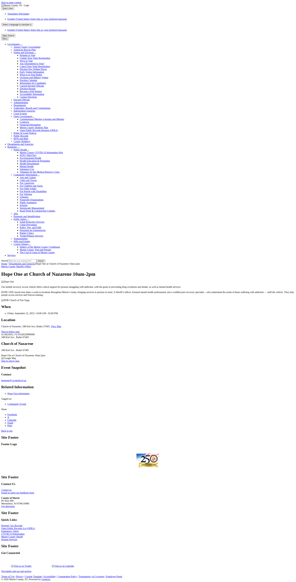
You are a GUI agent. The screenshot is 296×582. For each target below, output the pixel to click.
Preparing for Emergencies (33, 230)
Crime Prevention (28, 224)
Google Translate (33, 576)
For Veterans (26, 194)
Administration (21, 102)
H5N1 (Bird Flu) (28, 155)
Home (4, 263)
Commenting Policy (67, 576)
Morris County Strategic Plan (34, 127)
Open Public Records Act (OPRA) (18, 528)
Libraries (24, 197)
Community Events (16, 404)
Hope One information (18, 393)
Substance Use (27, 169)
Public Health (20, 149)
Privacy (19, 576)
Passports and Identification (27, 216)
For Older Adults (28, 188)
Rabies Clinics (27, 233)
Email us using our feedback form (17, 492)
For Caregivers (27, 183)
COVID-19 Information (13, 534)
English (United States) (37, 19)
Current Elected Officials (32, 86)
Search (4, 260)
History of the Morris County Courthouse (40, 247)
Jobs (16, 213)
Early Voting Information (32, 72)
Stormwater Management (32, 208)
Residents (12, 147)
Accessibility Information (32, 94)
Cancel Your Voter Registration (35, 66)
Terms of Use (7, 576)
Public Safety (20, 219)
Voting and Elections (24, 52)
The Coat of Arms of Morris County (37, 252)
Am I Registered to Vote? (32, 63)
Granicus (45, 579)
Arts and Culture (28, 177)
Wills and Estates (22, 241)
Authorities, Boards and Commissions (32, 108)
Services (11, 255)
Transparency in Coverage (91, 576)
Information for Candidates (33, 83)
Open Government (23, 116)
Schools (23, 205)
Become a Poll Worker (31, 91)
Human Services (9, 539)
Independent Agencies (24, 111)
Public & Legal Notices (25, 133)
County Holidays (22, 141)
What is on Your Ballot (31, 74)
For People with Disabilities (33, 191)
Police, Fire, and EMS (30, 227)
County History (21, 244)
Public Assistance (28, 202)
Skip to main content (11, 2)
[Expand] (21, 45)
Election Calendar (28, 80)
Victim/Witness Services (31, 236)
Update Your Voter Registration (35, 58)
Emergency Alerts (10, 531)
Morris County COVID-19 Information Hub (41, 152)
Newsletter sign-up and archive (16, 571)
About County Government (27, 47)
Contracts (24, 122)
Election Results (27, 88)
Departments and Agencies (20, 144)
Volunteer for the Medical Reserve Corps (40, 172)
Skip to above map (10, 361)
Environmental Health (30, 158)
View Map (56, 326)
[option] (151, 19)
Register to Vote (27, 55)
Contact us (6, 490)
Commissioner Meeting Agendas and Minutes (42, 119)
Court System (20, 113)
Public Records (21, 136)
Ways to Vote (26, 61)
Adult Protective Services (32, 222)
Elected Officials (22, 99)
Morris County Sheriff (12, 536)
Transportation (21, 238)
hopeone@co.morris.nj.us (13, 380)
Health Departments (29, 163)
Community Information (25, 174)
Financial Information (30, 124)
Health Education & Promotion (35, 161)
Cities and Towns (28, 180)
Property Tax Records (12, 525)
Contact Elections (28, 97)
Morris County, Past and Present (35, 249)
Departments (20, 105)
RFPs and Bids (21, 138)
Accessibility (49, 576)
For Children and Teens (31, 186)
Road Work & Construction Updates (37, 211)
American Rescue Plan (25, 49)
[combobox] (17, 24)
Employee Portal (114, 576)
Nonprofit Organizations (31, 199)
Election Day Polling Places (33, 69)
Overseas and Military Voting (34, 77)
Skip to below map (10, 331)
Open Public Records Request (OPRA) (39, 130)
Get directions (8, 506)
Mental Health (27, 166)
